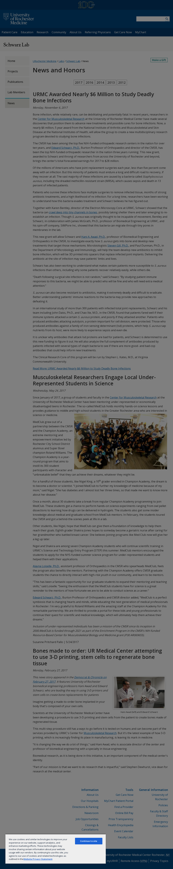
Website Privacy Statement (37, 859)
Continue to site (88, 841)
